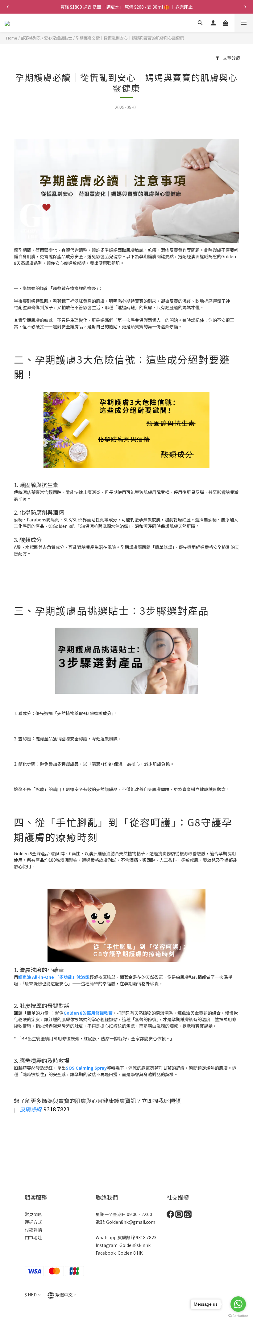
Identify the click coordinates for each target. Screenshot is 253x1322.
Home (11, 38)
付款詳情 (33, 1230)
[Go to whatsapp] (238, 1304)
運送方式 (33, 1222)
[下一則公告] (245, 7)
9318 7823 (146, 1237)
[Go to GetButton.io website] (238, 1316)
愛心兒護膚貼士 (58, 38)
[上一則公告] (7, 7)
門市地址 (33, 1237)
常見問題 (33, 1214)
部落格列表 (31, 38)
